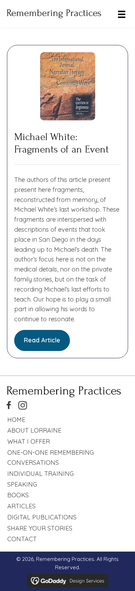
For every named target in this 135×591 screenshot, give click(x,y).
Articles (21, 506)
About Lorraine (34, 430)
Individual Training (40, 474)
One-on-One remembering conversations (50, 458)
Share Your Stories (39, 528)
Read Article (42, 340)
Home (16, 420)
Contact (22, 539)
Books (18, 495)
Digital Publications (41, 517)
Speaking (22, 484)
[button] (8, 406)
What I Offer (28, 441)
